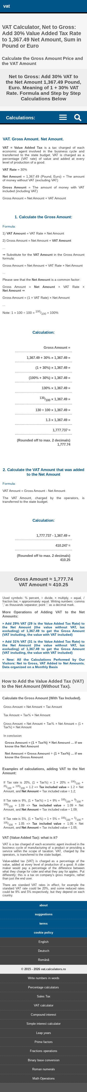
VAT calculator (43, 1005)
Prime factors (44, 1042)
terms (43, 923)
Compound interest (43, 1014)
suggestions (43, 914)
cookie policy (43, 932)
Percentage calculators (43, 987)
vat (6, 6)
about (43, 905)
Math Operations (43, 1078)
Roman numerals (43, 1069)
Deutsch (43, 951)
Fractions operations (43, 1051)
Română (43, 960)
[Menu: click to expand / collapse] (65, 117)
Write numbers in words (43, 978)
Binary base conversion (43, 1060)
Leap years (43, 1033)
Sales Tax (43, 996)
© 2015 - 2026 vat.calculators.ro (43, 969)
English (43, 942)
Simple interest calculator (43, 1023)
